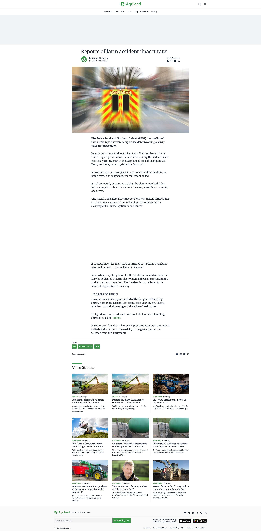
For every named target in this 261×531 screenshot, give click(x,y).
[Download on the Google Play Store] (200, 521)
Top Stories (108, 11)
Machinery (144, 11)
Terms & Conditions (160, 528)
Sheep (135, 11)
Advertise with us (187, 528)
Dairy (117, 11)
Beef (122, 11)
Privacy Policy (174, 528)
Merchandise (200, 528)
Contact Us (147, 528)
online (116, 317)
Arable (128, 11)
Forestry (154, 11)
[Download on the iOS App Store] (185, 521)
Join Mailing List (121, 520)
